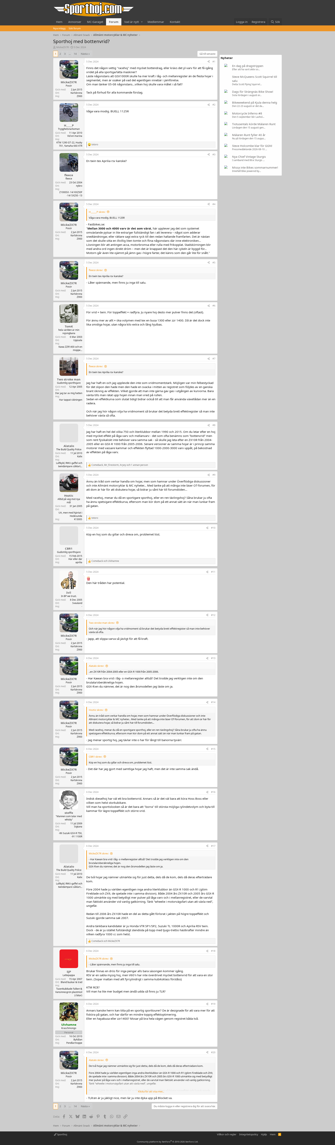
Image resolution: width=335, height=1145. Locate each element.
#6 (213, 305)
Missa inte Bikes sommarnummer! (255, 167)
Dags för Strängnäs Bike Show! (252, 92)
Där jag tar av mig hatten (68, 393)
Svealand (77, 603)
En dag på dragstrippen (247, 66)
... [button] (70, 53)
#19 (213, 1004)
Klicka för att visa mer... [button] (151, 1091)
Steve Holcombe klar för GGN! (252, 146)
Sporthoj (61, 1134)
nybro (79, 185)
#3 (213, 154)
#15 (213, 749)
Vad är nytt (131, 22)
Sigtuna (78, 826)
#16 (213, 792)
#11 (213, 571)
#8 (213, 425)
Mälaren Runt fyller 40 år (248, 135)
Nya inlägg (59, 28)
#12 (213, 615)
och (105, 561)
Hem (59, 22)
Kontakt (175, 22)
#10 (213, 527)
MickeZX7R (62, 47)
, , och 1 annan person (120, 465)
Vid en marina (74, 136)
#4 (213, 204)
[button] (142, 21)
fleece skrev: (96, 270)
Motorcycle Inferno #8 (247, 113)
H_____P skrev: (97, 212)
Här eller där (75, 559)
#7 (213, 358)
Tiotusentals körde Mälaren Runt (253, 124)
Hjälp (264, 1134)
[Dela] (208, 62)
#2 (213, 104)
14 (75, 53)
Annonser (74, 22)
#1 (213, 61)
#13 (213, 658)
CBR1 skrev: (95, 756)
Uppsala (77, 340)
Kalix (79, 456)
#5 (213, 262)
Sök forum (75, 28)
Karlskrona (76, 92)
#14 (213, 702)
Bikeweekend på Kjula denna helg (254, 102)
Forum (113, 22)
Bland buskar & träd (71, 982)
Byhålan (77, 1039)
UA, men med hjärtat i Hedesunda (70, 514)
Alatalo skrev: (96, 666)
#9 (213, 474)
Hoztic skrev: (96, 710)
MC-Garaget (95, 22)
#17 (213, 846)
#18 (213, 951)
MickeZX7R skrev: (99, 853)
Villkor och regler (226, 1134)
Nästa (84, 53)
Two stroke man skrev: (102, 622)
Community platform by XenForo (167, 1141)
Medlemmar (156, 22)
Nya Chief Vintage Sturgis (249, 156)
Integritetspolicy (248, 1134)
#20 (213, 1052)
